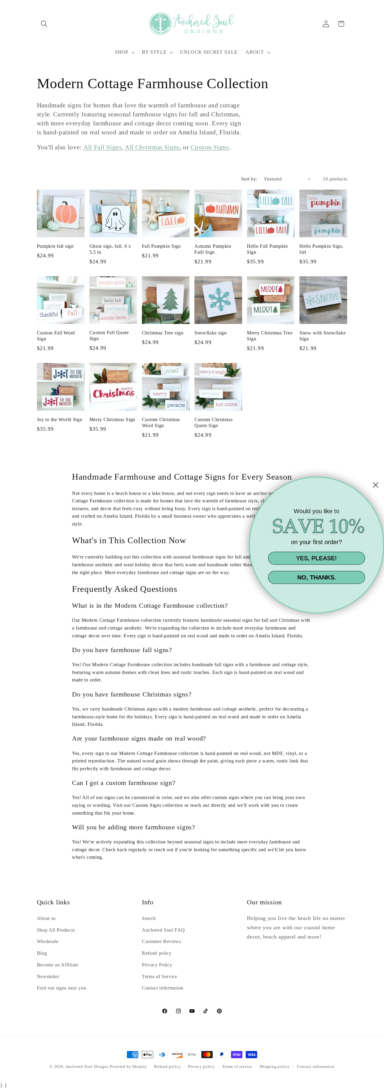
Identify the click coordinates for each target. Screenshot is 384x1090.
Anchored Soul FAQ (163, 930)
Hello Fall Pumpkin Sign (267, 249)
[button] (44, 23)
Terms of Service (159, 976)
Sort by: (249, 178)
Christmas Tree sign (163, 332)
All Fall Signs (102, 147)
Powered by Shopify (128, 1067)
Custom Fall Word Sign (56, 335)
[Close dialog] (376, 485)
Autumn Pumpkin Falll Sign (212, 249)
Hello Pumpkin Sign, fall (321, 249)
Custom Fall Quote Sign (109, 335)
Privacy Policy (157, 964)
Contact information (163, 987)
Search (149, 918)
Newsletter (48, 976)
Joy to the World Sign (59, 419)
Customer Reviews (161, 941)
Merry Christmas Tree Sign (269, 335)
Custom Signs (210, 147)
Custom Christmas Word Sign (161, 422)
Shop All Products (56, 930)
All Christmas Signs (152, 147)
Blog (42, 953)
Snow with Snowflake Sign (322, 335)
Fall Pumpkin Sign (161, 246)
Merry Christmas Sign (112, 419)
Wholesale (47, 941)
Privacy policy (201, 1067)
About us (46, 918)
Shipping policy (275, 1067)
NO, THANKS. (316, 577)
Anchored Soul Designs (87, 1067)
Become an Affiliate (58, 964)
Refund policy (157, 953)
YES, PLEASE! (316, 558)
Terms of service (237, 1067)
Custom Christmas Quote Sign (213, 422)
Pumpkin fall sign (55, 246)
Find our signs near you (61, 987)
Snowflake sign (210, 332)
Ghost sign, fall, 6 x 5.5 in (110, 249)
